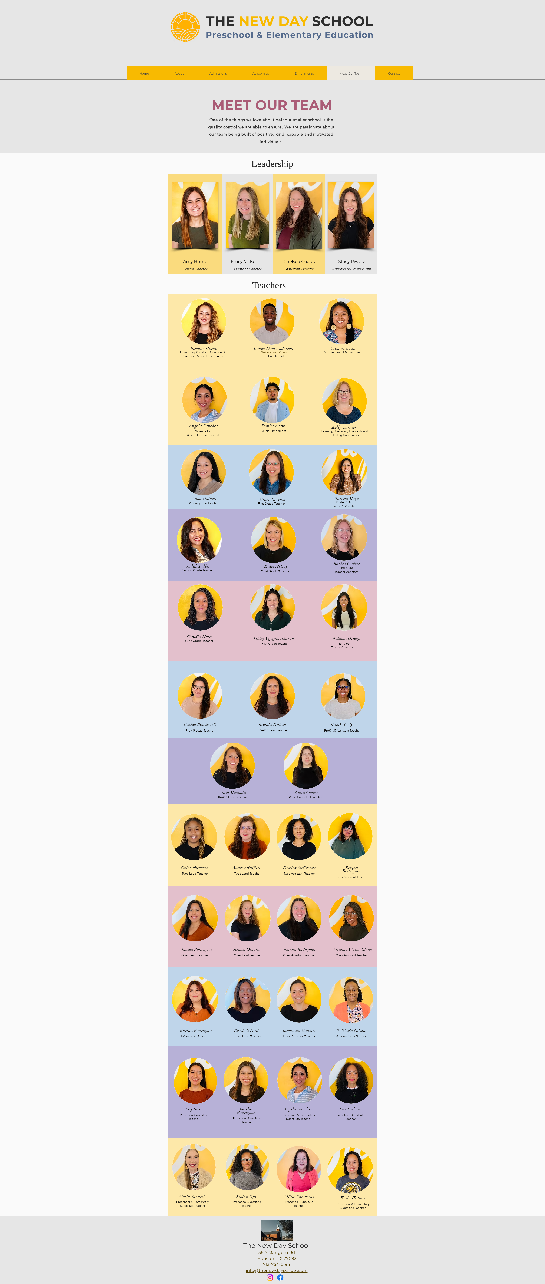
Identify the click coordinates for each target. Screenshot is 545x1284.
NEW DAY (273, 21)
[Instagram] (270, 1277)
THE (222, 21)
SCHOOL (340, 21)
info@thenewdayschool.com (277, 1270)
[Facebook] (280, 1277)
